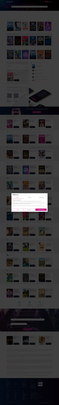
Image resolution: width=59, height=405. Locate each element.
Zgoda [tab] (17, 197)
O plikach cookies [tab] (41, 197)
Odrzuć (18, 209)
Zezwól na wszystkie (41, 209)
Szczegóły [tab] (29, 197)
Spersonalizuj (29, 209)
